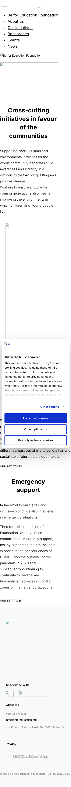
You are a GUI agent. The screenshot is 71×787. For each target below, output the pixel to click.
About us (16, 21)
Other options (49, 406)
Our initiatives (20, 27)
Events (14, 40)
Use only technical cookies (35, 440)
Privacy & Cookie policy (30, 756)
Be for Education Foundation (33, 15)
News (13, 46)
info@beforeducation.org (21, 719)
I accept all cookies (35, 418)
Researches (18, 34)
